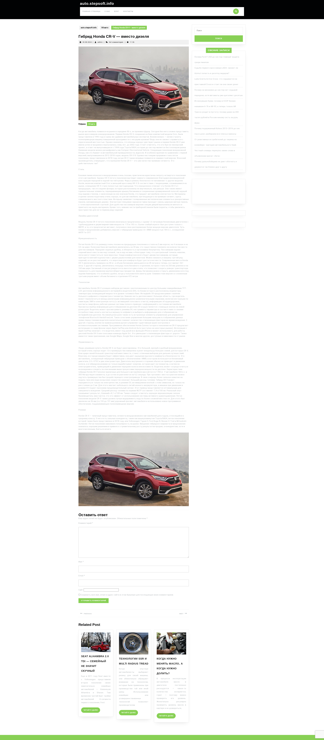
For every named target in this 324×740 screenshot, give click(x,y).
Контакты (128, 11)
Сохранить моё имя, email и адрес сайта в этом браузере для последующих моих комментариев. (127, 595)
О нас (107, 11)
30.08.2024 (87, 42)
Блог (116, 11)
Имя (81, 562)
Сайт (80, 590)
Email (81, 576)
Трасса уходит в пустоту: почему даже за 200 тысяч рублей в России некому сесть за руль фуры (217, 117)
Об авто (104, 28)
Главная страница (91, 11)
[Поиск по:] (219, 31)
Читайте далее (91, 709)
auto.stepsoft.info (97, 3)
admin (100, 42)
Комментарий (85, 523)
